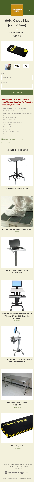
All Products (14, 462)
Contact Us (18, 468)
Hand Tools (15, 464)
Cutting (6, 464)
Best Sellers (25, 462)
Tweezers (19, 466)
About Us (27, 466)
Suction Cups (9, 466)
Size (2, 73)
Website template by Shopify (24, 478)
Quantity (4, 82)
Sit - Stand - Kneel (26, 464)
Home (6, 462)
